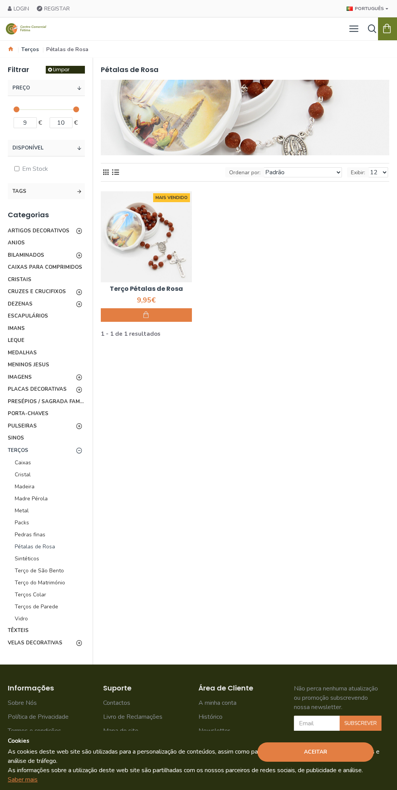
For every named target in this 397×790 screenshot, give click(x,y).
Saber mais (23, 779)
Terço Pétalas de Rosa (146, 289)
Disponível (27, 147)
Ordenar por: (245, 172)
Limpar (61, 69)
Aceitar (315, 752)
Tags (19, 191)
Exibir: (358, 172)
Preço (21, 87)
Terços (30, 49)
